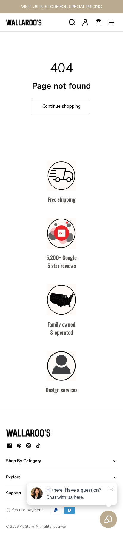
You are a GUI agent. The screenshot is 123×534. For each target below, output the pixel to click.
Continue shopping (61, 106)
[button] (61, 461)
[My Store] (28, 433)
